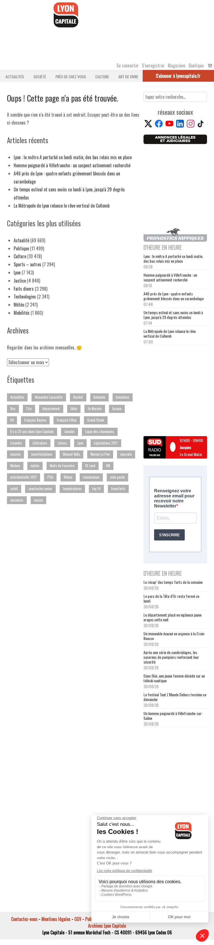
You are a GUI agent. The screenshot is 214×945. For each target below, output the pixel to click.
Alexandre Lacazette (49, 397)
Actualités (15, 76)
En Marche (95, 408)
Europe (116, 408)
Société (39, 76)
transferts (118, 488)
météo (35, 465)
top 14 (96, 488)
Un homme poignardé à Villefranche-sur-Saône (173, 715)
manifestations (41, 454)
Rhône (68, 477)
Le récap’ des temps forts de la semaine (173, 582)
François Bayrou (35, 420)
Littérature (40, 443)
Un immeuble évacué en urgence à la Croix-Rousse (174, 636)
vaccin (38, 500)
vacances (16, 500)
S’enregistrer (153, 65)
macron (15, 454)
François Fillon (67, 420)
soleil (14, 488)
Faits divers (24, 288)
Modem (15, 465)
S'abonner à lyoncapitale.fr (178, 75)
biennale (99, 397)
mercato (126, 454)
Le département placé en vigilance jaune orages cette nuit (172, 617)
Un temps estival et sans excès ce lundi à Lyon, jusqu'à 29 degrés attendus (173, 314)
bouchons (122, 397)
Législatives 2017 (106, 443)
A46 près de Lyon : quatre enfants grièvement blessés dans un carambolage (174, 296)
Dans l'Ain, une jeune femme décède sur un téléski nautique (174, 678)
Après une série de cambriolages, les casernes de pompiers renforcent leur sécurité (171, 657)
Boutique (196, 65)
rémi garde (117, 477)
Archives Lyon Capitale (107, 925)
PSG (50, 477)
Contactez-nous (24, 919)
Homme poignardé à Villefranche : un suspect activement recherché (72, 165)
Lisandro (16, 443)
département (51, 408)
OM (108, 465)
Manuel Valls (71, 454)
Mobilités (22, 312)
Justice (20, 280)
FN (12, 420)
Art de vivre (128, 76)
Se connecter (127, 65)
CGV (77, 919)
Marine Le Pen (100, 454)
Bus (13, 408)
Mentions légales (56, 919)
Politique (21, 248)
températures (72, 488)
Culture (102, 76)
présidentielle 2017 (23, 477)
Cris (29, 408)
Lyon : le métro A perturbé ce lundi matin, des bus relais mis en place (73, 157)
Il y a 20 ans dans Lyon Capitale (32, 431)
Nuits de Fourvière (62, 465)
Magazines (177, 65)
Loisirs (62, 443)
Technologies (25, 296)
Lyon (17, 272)
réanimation (91, 477)
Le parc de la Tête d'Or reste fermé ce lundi (171, 598)
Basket (78, 397)
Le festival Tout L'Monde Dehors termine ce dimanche (175, 697)
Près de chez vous (70, 76)
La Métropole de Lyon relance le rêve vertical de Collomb (62, 205)
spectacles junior (40, 488)
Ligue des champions (99, 431)
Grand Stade (95, 420)
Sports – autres (27, 264)
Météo (19, 304)
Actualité (21, 240)
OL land (90, 465)
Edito (73, 408)
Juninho (69, 431)
